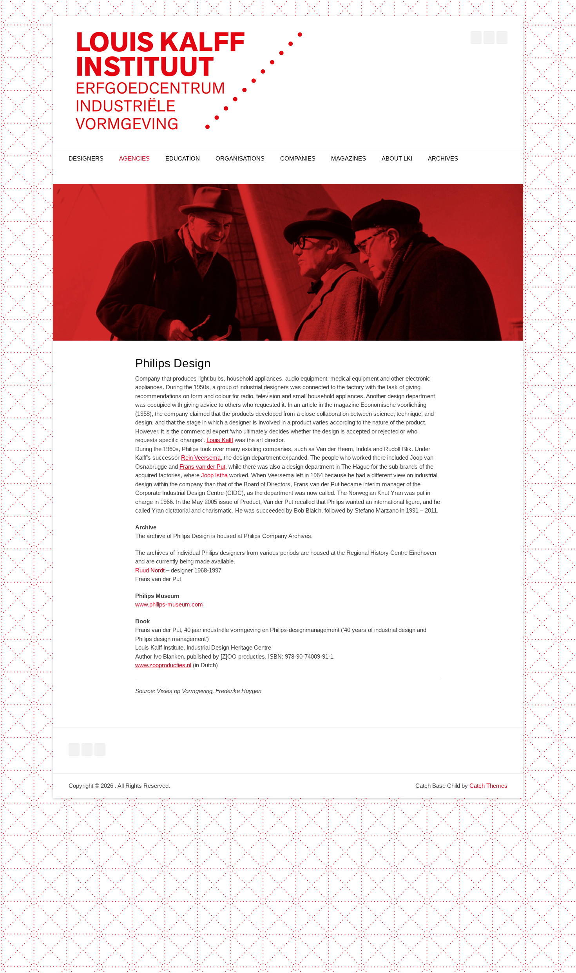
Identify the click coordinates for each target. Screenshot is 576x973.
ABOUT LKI (397, 158)
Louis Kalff (219, 440)
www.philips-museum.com (169, 604)
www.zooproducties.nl (163, 665)
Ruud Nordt (150, 570)
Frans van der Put (202, 466)
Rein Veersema (201, 457)
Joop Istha (214, 475)
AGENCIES (134, 158)
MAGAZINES (348, 158)
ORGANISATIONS (240, 158)
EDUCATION (182, 158)
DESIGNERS (86, 158)
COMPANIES (297, 158)
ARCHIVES (443, 158)
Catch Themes (488, 785)
